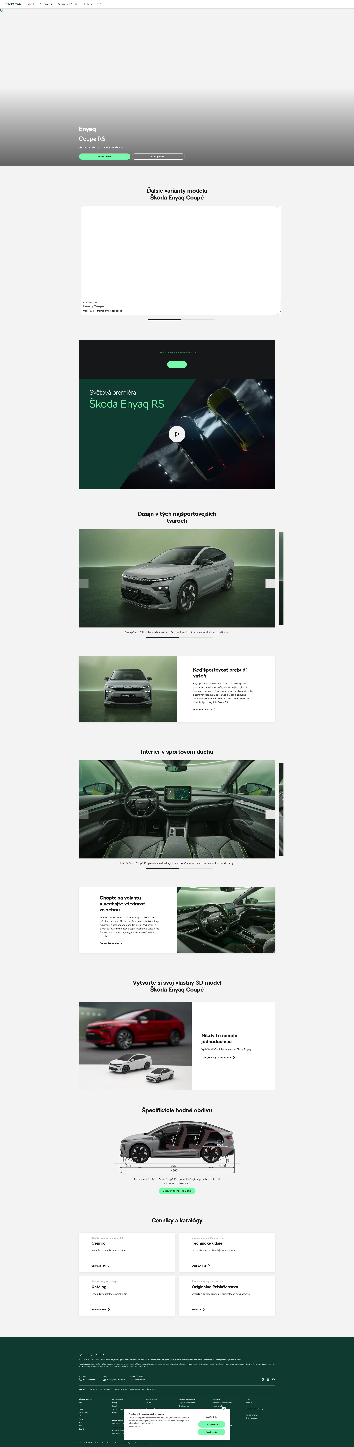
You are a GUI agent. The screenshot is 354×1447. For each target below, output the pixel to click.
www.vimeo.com (187, 352)
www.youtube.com (168, 352)
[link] (177, 1046)
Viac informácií (134, 1427)
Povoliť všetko (211, 1432)
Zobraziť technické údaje (177, 1190)
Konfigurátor (158, 156)
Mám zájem (104, 156)
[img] (13, 4)
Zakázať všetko (212, 1424)
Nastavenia (211, 1417)
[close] (224, 1409)
